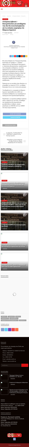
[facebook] (2, 329)
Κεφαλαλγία (5, 318)
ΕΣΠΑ (18, 316)
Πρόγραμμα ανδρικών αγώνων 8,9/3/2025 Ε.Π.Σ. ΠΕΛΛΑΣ (16, 376)
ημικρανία (23, 320)
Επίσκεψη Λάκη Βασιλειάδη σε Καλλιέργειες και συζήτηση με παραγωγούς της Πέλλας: (14, 245)
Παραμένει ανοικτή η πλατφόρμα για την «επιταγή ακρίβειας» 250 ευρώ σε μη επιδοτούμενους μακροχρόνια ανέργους (18, 391)
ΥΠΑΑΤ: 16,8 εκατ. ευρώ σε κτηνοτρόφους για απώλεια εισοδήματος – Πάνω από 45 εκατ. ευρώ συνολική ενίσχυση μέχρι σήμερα (14, 204)
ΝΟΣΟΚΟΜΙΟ (14, 318)
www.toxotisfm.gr (11, 361)
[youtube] (13, 329)
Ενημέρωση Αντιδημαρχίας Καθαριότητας (18, 382)
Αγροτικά (5, 19)
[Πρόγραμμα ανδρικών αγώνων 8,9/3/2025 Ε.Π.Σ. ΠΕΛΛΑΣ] (4, 377)
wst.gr (19, 445)
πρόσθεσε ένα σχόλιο (10, 125)
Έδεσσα (4, 316)
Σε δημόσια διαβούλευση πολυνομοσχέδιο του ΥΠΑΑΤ (14, 225)
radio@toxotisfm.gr (11, 359)
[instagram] (9, 329)
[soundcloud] (17, 329)
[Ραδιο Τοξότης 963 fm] (12, 3)
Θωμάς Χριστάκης (8, 32)
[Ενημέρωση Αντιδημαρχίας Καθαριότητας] (4, 384)
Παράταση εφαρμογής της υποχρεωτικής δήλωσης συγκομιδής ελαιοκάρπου (13, 165)
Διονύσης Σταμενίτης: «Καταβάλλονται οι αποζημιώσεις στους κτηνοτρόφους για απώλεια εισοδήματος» (13, 184)
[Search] (26, 9)
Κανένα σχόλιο (5, 34)
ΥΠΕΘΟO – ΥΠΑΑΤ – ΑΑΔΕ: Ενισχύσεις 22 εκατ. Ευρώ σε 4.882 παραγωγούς (13, 265)
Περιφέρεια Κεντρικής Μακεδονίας (10, 320)
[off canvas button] (2, 9)
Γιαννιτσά (11, 316)
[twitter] (6, 329)
